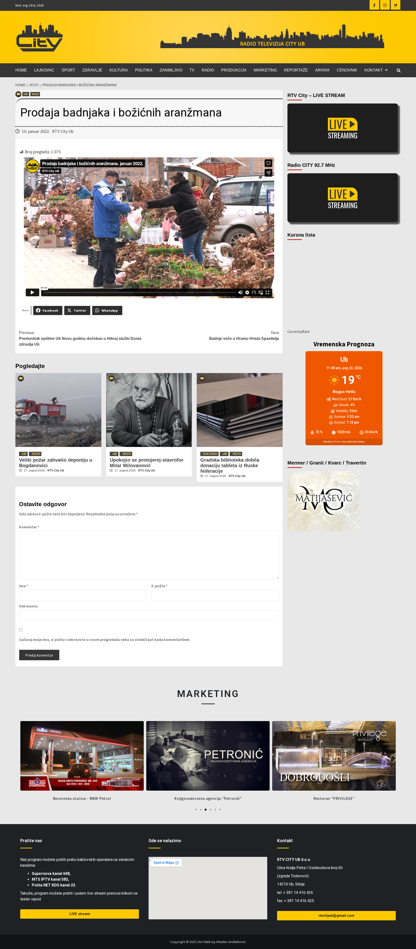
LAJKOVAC (44, 70)
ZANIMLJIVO (171, 70)
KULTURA (119, 70)
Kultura (210, 454)
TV (192, 70)
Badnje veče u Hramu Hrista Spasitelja (244, 336)
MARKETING (265, 70)
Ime (23, 585)
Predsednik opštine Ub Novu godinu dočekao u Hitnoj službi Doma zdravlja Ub (80, 338)
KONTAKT (373, 70)
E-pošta (159, 585)
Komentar (29, 526)
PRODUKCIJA (234, 70)
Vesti (35, 94)
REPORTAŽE (296, 70)
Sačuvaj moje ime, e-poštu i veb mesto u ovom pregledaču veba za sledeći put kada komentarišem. (104, 639)
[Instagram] (385, 5)
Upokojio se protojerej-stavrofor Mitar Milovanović (146, 462)
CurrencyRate (298, 331)
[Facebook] (374, 5)
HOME (21, 70)
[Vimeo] (395, 5)
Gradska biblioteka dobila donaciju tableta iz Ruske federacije (229, 465)
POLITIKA (143, 70)
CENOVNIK (347, 70)
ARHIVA (322, 70)
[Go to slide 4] (210, 810)
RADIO (208, 70)
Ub (26, 94)
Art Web (204, 942)
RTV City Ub (62, 131)
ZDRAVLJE (92, 70)
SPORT (68, 70)
